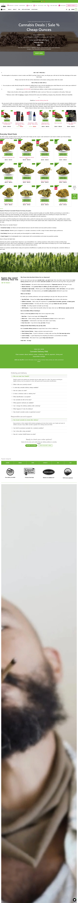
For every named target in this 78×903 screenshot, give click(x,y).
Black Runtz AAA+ (63, 181)
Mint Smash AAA (44, 203)
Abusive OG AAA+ (26, 181)
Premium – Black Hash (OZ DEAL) (71, 123)
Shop (3, 9)
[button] (66, 9)
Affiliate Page (26, 9)
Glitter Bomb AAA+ (45, 181)
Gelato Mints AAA (26, 203)
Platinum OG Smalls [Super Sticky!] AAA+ (27, 158)
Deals (9, 9)
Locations (34, 9)
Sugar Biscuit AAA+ (63, 157)
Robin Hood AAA (58, 123)
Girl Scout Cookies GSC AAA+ (8, 157)
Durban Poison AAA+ (8, 203)
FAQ (19, 9)
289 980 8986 (27, 89)
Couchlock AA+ (45, 157)
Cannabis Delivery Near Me (41, 100)
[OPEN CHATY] (74, 899)
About (15, 9)
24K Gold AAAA (63, 203)
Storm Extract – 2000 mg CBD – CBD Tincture (33, 123)
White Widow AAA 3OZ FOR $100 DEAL (7, 123)
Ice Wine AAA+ (8, 181)
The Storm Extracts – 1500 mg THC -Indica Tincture (19, 124)
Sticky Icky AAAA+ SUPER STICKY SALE (45, 123)
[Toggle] (12, 376)
